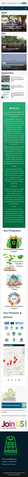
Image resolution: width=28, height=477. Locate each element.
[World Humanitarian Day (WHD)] (14, 44)
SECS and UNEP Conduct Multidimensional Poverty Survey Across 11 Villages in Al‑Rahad (12, 26)
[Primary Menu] (4, 8)
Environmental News (14, 76)
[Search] (26, 8)
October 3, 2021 (6, 50)
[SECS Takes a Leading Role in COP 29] (5, 85)
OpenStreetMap (16, 374)
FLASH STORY (20, 76)
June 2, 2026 (6, 30)
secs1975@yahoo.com (11, 459)
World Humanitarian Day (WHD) (11, 49)
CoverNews (10, 474)
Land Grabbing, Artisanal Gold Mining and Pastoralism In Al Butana (17, 94)
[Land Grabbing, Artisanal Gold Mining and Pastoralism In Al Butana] (5, 93)
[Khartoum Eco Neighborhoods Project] (5, 77)
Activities (4, 22)
